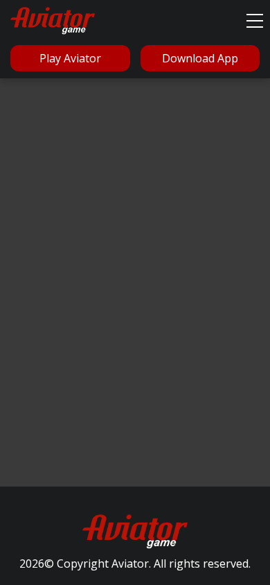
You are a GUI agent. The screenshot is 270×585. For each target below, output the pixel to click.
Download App (200, 58)
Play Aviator (70, 58)
